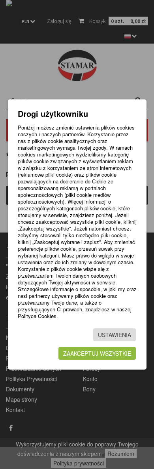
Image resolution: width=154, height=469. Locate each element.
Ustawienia (114, 335)
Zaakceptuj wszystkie (97, 353)
